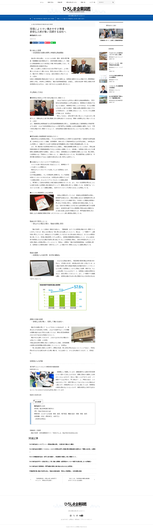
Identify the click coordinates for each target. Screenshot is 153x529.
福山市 (47, 24)
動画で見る (50, 2)
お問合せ (71, 519)
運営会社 (77, 519)
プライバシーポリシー (86, 519)
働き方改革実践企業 (37, 24)
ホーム (42, 2)
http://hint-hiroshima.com (69, 433)
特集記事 (44, 24)
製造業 (51, 24)
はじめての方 (64, 519)
